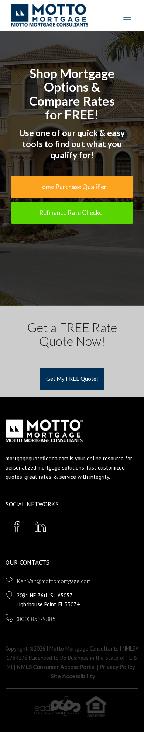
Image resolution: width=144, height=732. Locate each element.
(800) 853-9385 (36, 619)
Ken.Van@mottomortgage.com (54, 581)
